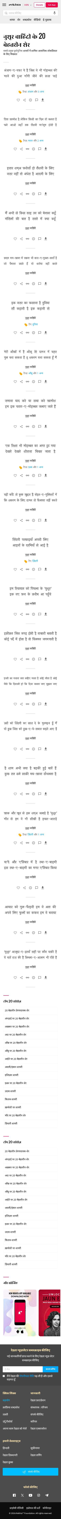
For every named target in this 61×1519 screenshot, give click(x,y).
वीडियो (37, 19)
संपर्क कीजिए (36, 1414)
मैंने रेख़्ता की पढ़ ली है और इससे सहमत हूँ (30, 1377)
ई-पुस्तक (47, 19)
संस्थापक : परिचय (39, 1407)
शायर (12, 19)
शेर (18, 19)
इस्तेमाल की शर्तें (33, 1508)
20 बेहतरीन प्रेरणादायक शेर (17, 1010)
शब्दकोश (27, 19)
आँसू (30, 373)
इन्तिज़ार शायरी (11, 1075)
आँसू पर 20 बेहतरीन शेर (15, 1051)
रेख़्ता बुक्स (8, 1462)
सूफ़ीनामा (35, 1448)
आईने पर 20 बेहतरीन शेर (16, 1059)
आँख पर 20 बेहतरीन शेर (16, 1043)
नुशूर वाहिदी (30, 85)
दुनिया (35, 324)
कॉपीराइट (47, 1508)
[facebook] (14, 1495)
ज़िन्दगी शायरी (11, 1123)
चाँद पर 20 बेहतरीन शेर (15, 1115)
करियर (33, 1421)
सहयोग (6, 1400)
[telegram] (46, 1495)
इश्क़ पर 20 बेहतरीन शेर (15, 1083)
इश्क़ (30, 467)
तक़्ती (5, 1414)
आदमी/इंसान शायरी (13, 1067)
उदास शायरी (10, 1091)
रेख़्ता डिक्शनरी (10, 1455)
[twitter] (22, 1495)
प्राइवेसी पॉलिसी (17, 1508)
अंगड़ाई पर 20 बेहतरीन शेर (17, 1018)
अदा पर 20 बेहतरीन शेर (15, 1035)
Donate (39, 5)
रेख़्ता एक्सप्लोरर (38, 1428)
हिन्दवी (6, 1448)
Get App (52, 5)
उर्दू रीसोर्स (7, 1421)
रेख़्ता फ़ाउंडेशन (37, 1400)
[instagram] (38, 1495)
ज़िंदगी (35, 561)
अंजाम (30, 92)
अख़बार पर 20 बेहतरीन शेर (17, 1026)
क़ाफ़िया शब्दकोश (11, 1407)
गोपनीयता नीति (26, 1376)
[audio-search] (54, 13)
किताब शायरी (11, 1099)
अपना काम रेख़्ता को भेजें (15, 1428)
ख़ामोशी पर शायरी (13, 1107)
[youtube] (30, 1495)
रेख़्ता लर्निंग (36, 1455)
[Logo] (14, 5)
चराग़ (30, 140)
